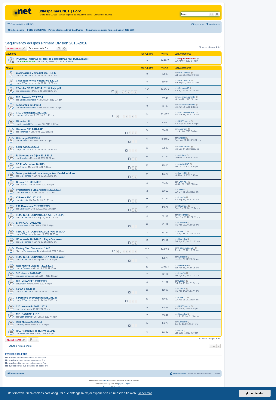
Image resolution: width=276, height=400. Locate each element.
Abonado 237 (26, 124)
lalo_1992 (182, 173)
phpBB (106, 380)
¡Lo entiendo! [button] (255, 393)
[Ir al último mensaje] (198, 58)
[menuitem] (30, 24)
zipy (21, 309)
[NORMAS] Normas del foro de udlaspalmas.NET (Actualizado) (52, 58)
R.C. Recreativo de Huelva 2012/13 (35, 330)
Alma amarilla (184, 147)
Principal (69, 61)
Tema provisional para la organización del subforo (45, 173)
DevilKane (24, 209)
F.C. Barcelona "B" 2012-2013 (33, 206)
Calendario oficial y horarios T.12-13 (37, 80)
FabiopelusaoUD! (31, 251)
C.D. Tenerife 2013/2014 (29, 97)
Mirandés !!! (23, 121)
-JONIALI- (24, 185)
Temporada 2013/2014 (28, 105)
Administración (27, 61)
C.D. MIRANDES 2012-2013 (31, 281)
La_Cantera (25, 268)
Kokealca (24, 158)
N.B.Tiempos (25, 75)
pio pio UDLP (25, 149)
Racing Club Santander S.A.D (33, 248)
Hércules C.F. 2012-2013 (29, 129)
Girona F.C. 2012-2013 (28, 182)
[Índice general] (22, 12)
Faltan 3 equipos (25, 288)
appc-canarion (26, 276)
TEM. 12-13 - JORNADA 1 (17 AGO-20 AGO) (40, 257)
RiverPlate (183, 215)
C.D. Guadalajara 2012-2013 (32, 112)
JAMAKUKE (183, 164)
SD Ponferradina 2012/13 (30, 164)
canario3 (23, 115)
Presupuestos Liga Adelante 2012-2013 (38, 189)
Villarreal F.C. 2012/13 (28, 197)
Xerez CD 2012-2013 (27, 147)
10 (135, 92)
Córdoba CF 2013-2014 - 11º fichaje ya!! (38, 88)
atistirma (182, 155)
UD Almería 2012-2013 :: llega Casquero (39, 239)
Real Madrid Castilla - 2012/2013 (34, 265)
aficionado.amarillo (28, 100)
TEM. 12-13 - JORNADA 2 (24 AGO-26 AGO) (40, 231)
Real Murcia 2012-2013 (29, 322)
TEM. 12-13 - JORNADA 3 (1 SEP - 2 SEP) (39, 215)
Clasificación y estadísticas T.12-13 (36, 73)
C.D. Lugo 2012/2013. (28, 138)
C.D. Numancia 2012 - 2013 (31, 306)
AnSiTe (23, 167)
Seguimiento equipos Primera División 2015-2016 (46, 43)
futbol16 (23, 200)
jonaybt (23, 284)
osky (22, 324)
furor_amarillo (26, 317)
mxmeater (24, 225)
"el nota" (182, 189)
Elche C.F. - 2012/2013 (28, 222)
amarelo (23, 140)
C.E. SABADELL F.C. (28, 314)
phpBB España (125, 384)
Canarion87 (25, 91)
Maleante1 (24, 333)
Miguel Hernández (187, 58)
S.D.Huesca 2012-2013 (28, 273)
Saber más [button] (145, 393)
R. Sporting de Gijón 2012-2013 (34, 155)
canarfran (24, 132)
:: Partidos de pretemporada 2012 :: (36, 297)
